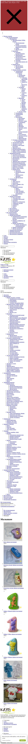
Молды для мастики (18, 228)
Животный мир (22, 138)
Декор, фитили (16, 181)
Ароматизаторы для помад (16, 339)
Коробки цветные (14, 437)
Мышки (24, 103)
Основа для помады (15, 417)
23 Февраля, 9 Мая (11, 486)
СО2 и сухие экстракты (19, 156)
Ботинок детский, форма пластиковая (13, 565)
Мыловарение (13, 39)
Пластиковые (19, 117)
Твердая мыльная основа (16, 307)
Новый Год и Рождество (19, 201)
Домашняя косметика (15, 153)
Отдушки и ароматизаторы (19, 140)
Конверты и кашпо (11, 449)
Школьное (21, 119)
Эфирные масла (17, 148)
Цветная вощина (11, 374)
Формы (14, 180)
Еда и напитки (22, 134)
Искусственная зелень (15, 478)
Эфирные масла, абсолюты (19, 161)
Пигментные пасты (14, 327)
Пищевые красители (15, 231)
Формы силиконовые (18, 227)
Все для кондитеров (12, 212)
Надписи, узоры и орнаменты (23, 121)
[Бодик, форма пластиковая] (13, 702)
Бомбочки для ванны (18, 166)
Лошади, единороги (24, 108)
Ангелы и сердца (23, 135)
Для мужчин (13, 351)
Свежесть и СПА (14, 347)
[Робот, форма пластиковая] (13, 679)
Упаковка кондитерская (16, 230)
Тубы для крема (20, 191)
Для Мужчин (22, 75)
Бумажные (12, 443)
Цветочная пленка (14, 464)
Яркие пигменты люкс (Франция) (18, 317)
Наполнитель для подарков (13, 456)
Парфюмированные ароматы (17, 342)
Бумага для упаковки (15, 361)
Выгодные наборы (14, 210)
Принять (23, 740)
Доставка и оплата (8, 239)
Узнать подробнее (6, 740)
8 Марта (24, 80)
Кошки (23, 104)
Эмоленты (18, 170)
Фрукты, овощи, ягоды (24, 90)
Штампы (9, 365)
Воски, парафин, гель (18, 184)
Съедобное (21, 87)
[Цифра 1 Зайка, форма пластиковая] (13, 632)
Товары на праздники (15, 196)
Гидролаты (15, 160)
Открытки (9, 445)
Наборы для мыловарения (19, 152)
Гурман (11, 348)
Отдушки (12, 479)
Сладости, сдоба (24, 93)
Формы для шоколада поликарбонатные (21, 225)
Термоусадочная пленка (16, 462)
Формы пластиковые (15, 474)
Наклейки (15, 195)
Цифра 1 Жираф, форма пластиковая (13, 611)
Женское (21, 125)
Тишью (11, 463)
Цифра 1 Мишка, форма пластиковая (13, 657)
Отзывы (6, 238)
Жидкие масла (19, 65)
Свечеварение (13, 179)
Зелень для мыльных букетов (17, 356)
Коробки (9, 433)
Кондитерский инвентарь (16, 232)
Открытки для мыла (12, 444)
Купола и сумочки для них (13, 452)
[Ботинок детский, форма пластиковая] (13, 563)
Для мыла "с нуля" (17, 144)
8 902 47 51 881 (4, 264)
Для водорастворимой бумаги (23, 132)
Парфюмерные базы (12, 422)
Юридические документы (10, 242)
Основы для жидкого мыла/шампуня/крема (21, 46)
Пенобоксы (9, 451)
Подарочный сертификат (10, 499)
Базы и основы (10, 394)
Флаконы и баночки (18, 187)
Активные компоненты (18, 154)
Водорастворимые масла (16, 386)
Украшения (12, 406)
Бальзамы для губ (11, 412)
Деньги (20, 129)
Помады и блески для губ (19, 165)
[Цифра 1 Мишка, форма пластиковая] (13, 656)
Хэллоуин (15, 200)
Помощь (6, 243)
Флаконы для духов (11, 421)
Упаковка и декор (14, 475)
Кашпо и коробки (14, 358)
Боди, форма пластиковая (10, 542)
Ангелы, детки (22, 111)
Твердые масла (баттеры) (19, 68)
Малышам (21, 126)
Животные (21, 98)
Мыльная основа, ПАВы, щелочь (15, 304)
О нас (5, 235)
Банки (17, 188)
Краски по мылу (14, 332)
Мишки (23, 106)
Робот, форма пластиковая (10, 680)
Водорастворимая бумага (19, 149)
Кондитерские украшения (16, 234)
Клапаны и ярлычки (12, 448)
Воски (8, 381)
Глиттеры (18, 60)
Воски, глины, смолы (18, 168)
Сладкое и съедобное (15, 350)
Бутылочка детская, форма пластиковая (14, 588)
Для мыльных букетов (18, 142)
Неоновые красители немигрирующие (15, 322)
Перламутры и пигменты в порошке (21, 58)
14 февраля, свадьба (18, 203)
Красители (15, 51)
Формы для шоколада (18, 223)
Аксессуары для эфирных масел (15, 367)
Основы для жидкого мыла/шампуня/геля (17, 309)
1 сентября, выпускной (24, 78)
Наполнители (13, 408)
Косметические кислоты (19, 162)
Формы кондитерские (15, 215)
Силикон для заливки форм (17, 303)
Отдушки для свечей (12, 375)
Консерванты (16, 158)
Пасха (23, 86)
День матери (10, 480)
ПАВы (17, 48)
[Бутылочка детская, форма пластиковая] (13, 586)
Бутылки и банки (24, 96)
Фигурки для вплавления (13, 468)
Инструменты (13, 208)
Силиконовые (19, 113)
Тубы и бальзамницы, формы (17, 413)
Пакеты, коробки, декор (13, 432)
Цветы (20, 74)
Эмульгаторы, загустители (19, 157)
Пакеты (8, 440)
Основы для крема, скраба (16, 305)
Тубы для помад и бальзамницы (20, 193)
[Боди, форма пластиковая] (13, 540)
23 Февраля (15, 204)
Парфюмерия (7, 418)
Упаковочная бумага (15, 460)
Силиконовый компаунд (19, 115)
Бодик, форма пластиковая (10, 703)
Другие (23, 99)
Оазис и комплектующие (16, 359)
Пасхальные (22, 118)
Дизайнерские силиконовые (19, 72)
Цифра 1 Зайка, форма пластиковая (13, 634)
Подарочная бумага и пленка (14, 459)
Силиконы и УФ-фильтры (19, 164)
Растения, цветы (23, 127)
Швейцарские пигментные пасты (20, 55)
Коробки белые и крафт (16, 439)
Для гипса (6, 295)
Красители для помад (15, 414)
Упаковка (6, 431)
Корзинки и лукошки (12, 466)
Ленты (11, 362)
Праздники (21, 76)
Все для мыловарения (12, 37)
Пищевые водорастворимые (20, 53)
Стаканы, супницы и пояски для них (16, 453)
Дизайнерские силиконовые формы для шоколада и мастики (20, 218)
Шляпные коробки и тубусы (14, 447)
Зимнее (20, 123)
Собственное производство (17, 435)
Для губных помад (11, 429)
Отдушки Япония (14, 354)
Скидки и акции (14, 211)
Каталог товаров (8, 36)
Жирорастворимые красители (17, 324)
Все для (6, 502)
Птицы (23, 110)
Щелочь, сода (19, 49)
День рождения (16, 197)
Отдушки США (20, 141)
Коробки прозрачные (15, 436)
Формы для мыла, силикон (19, 69)
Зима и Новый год (14, 343)
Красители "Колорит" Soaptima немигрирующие (17, 320)
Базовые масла (16, 64)
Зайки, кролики (24, 101)
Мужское (21, 137)
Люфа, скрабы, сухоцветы (19, 150)
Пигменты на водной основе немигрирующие (17, 315)
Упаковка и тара (14, 185)
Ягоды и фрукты (14, 346)
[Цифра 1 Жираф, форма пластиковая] (13, 609)
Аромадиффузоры (11, 420)
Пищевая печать (14, 214)
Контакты (6, 241)
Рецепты (6, 236)
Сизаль (11, 457)
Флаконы (18, 189)
